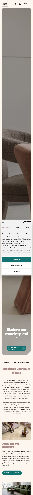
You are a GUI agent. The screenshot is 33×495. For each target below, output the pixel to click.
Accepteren (16, 259)
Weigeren (16, 271)
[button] (12, 473)
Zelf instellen (15, 265)
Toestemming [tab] (6, 227)
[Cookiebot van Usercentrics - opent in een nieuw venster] (23, 222)
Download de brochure (13, 348)
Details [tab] (17, 227)
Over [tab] (27, 227)
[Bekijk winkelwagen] (20, 4)
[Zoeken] (15, 4)
